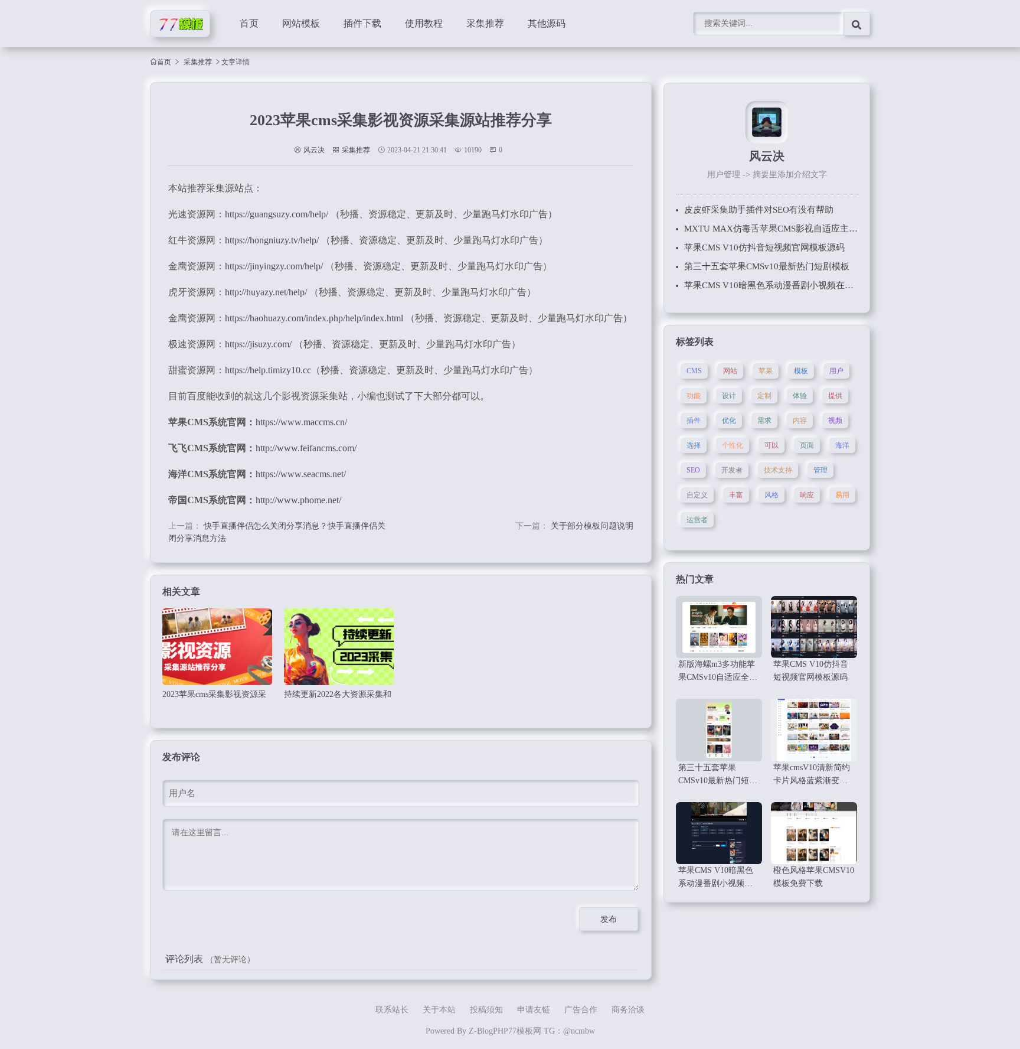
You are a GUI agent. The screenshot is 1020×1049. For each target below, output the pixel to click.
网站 (730, 371)
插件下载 (362, 23)
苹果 (766, 371)
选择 (693, 445)
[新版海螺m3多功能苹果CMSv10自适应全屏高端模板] (719, 627)
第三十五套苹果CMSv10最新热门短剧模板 (766, 266)
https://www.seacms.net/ (301, 474)
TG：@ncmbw (569, 1031)
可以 (771, 445)
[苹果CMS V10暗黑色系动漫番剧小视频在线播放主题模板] (719, 833)
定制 (764, 396)
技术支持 (778, 470)
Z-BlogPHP (488, 1031)
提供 (835, 396)
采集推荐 (485, 23)
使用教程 (424, 23)
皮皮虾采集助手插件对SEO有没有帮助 (758, 209)
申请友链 (533, 1009)
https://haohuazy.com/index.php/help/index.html (314, 318)
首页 (249, 23)
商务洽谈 (628, 1009)
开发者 (732, 470)
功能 (693, 396)
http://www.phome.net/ (298, 500)
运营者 (697, 520)
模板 (801, 371)
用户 (836, 371)
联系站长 (391, 1009)
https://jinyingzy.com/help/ (274, 266)
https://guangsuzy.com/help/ (276, 214)
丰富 (736, 495)
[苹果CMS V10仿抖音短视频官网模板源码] (814, 627)
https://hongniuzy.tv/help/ (272, 240)
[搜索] (857, 23)
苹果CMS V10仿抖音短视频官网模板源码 (764, 247)
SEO (693, 470)
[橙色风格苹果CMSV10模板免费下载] (814, 833)
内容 (800, 420)
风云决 (314, 150)
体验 (800, 396)
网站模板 (301, 23)
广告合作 (580, 1009)
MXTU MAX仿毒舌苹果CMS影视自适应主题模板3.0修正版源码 (807, 228)
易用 (842, 495)
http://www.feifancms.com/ (306, 448)
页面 (807, 445)
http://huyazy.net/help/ (266, 292)
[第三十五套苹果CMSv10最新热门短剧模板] (719, 730)
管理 (820, 470)
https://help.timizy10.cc (268, 370)
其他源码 (546, 23)
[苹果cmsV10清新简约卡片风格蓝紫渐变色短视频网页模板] (814, 730)
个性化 (732, 445)
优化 (729, 420)
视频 (835, 420)
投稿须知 (486, 1009)
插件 (693, 420)
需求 (764, 420)
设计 (729, 396)
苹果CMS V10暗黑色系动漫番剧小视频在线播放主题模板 (795, 285)
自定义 (697, 495)
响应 (807, 495)
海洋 (842, 445)
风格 (771, 495)
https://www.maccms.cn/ (301, 422)
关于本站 (439, 1009)
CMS (694, 371)
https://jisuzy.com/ (258, 344)
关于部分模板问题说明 (592, 526)
